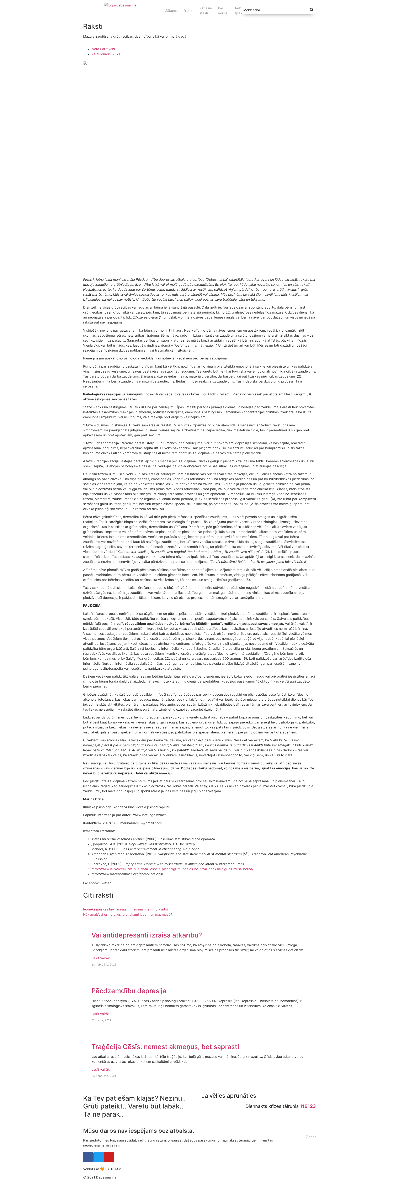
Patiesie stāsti (206, 10)
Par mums (222, 10)
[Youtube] (109, 1157)
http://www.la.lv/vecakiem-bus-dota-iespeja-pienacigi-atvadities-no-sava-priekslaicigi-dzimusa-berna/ (172, 869)
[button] (91, 883)
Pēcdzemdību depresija (128, 991)
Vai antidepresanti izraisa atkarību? (146, 935)
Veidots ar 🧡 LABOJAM (102, 1169)
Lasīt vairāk (100, 958)
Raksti (188, 11)
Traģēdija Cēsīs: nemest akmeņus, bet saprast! (165, 1047)
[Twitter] (99, 1157)
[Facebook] (88, 1157)
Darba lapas (238, 10)
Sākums (171, 11)
